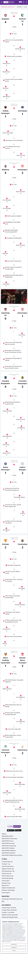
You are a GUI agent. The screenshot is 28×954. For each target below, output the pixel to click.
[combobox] (8, 7)
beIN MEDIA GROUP (7, 836)
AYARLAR (14, 950)
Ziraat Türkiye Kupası (8, 866)
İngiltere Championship (8, 888)
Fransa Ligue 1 (6, 880)
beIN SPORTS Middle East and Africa (12, 855)
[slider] (14, 299)
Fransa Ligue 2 (6, 892)
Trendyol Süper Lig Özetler (9, 910)
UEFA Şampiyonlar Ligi (8, 871)
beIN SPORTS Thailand (8, 848)
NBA (3, 901)
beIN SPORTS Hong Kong (9, 846)
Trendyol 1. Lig (6, 864)
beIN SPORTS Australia (8, 843)
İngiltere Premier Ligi (8, 869)
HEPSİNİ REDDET (14, 947)
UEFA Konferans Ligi (7, 876)
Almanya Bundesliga (7, 878)
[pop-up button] (22, 301)
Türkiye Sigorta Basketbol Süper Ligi (12, 899)
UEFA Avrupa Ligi (6, 873)
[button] (8, 2)
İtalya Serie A (5, 885)
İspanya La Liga (6, 883)
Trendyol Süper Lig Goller (9, 907)
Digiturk (4, 834)
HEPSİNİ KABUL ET (14, 944)
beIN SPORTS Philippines (9, 850)
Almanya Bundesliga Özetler (10, 917)
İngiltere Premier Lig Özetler (10, 915)
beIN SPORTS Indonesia (8, 853)
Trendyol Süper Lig (7, 861)
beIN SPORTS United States (9, 838)
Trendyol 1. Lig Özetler (8, 912)
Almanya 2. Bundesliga (8, 890)
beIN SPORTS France (7, 841)
